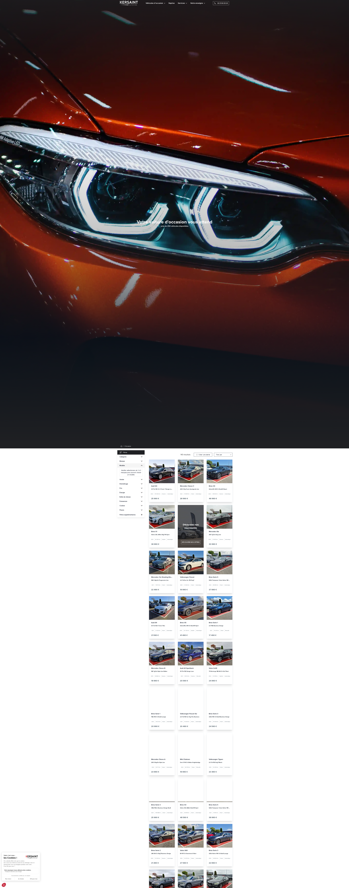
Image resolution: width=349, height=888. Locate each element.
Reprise (172, 3)
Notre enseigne (196, 3)
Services (181, 3)
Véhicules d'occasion (154, 3)
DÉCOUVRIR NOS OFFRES (191, 542)
